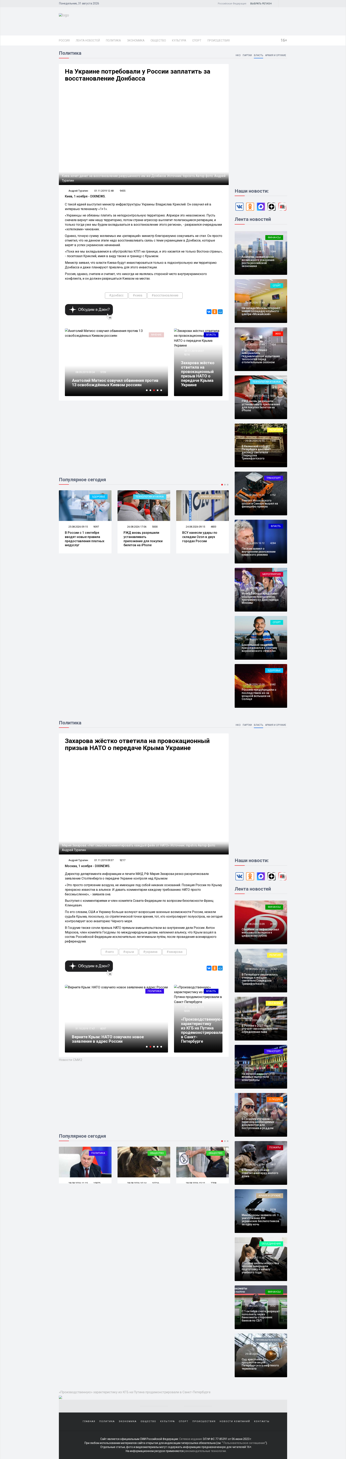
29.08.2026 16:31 (255, 1353)
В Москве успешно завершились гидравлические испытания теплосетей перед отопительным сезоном (261, 356)
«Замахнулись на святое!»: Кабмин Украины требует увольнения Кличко (114, 382)
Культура (179, 40)
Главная (89, 1421)
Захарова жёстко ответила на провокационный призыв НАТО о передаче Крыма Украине (197, 373)
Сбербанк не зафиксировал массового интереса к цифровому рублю (260, 932)
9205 (187, 1010)
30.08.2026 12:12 (255, 1209)
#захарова (174, 952)
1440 (273, 440)
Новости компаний (235, 1421)
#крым (128, 952)
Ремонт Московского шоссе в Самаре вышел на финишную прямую (260, 503)
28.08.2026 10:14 (78, 1183)
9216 (187, 354)
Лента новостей (88, 40)
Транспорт (274, 477)
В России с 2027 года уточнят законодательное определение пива (260, 1028)
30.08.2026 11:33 (255, 1257)
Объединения (271, 1243)
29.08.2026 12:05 (195, 1183)
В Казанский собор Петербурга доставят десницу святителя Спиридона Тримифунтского (256, 452)
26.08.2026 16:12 (255, 543)
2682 (273, 684)
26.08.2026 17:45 (255, 344)
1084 (273, 251)
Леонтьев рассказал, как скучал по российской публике (201, 537)
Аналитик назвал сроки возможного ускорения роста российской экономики (258, 261)
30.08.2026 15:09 (255, 923)
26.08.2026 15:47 (255, 588)
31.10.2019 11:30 (85, 1028)
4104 (273, 923)
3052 (273, 1305)
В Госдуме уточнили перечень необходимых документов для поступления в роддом (258, 1123)
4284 (273, 543)
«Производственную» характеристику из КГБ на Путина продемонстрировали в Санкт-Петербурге (202, 1030)
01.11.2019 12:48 (104, 190)
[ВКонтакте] (209, 311)
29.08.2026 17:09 (255, 1305)
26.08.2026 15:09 (255, 684)
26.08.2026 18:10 (255, 251)
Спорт (196, 40)
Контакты (262, 1421)
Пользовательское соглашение (244, 1443)
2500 (273, 1257)
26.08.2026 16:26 (255, 494)
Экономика (136, 40)
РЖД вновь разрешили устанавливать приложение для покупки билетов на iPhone (84, 539)
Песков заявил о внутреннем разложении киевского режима (259, 551)
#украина (150, 952)
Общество (158, 40)
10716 (96, 1183)
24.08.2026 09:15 (136, 526)
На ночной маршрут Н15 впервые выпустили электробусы (258, 1077)
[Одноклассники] (214, 311)
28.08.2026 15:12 (136, 1183)
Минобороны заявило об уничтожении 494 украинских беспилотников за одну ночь (260, 1219)
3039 (273, 1113)
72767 (273, 969)
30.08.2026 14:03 (255, 1020)
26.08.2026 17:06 (78, 526)
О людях (275, 1099)
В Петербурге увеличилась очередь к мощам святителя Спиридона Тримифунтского (260, 979)
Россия (64, 40)
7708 (155, 1183)
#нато (109, 952)
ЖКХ (278, 333)
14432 (103, 372)
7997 (103, 1028)
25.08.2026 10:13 (195, 526)
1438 (273, 1068)
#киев (137, 295)
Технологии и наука (91, 496)
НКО (238, 55)
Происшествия (218, 40)
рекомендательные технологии (205, 1451)
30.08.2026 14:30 (255, 969)
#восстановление (165, 295)
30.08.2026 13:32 (255, 1068)
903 (272, 639)
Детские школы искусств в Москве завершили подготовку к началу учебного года (260, 1268)
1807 (273, 1164)
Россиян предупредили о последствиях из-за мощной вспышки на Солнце (259, 694)
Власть (258, 55)
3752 (273, 494)
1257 (273, 302)
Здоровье (274, 670)
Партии (247, 55)
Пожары (275, 1147)
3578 (273, 1209)
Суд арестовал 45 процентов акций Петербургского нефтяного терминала (260, 1364)
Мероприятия (272, 574)
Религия (275, 429)
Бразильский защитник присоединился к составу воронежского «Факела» (259, 648)
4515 (213, 526)
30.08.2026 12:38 (255, 1164)
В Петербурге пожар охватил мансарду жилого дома (260, 1173)
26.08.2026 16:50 (255, 440)
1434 (273, 344)
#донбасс (116, 295)
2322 (273, 588)
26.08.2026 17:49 (255, 302)
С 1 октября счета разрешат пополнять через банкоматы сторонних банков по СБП (261, 1316)
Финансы (274, 237)
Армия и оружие (275, 55)
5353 (273, 1020)
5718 (273, 1353)
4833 (155, 526)
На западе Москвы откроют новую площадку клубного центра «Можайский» (261, 311)
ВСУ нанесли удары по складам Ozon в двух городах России (141, 537)
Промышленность (268, 1339)
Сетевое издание (190, 1439)
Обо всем (274, 1003)
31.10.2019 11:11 (194, 1007)
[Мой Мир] (220, 311)
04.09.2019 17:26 (85, 372)
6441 (213, 1183)
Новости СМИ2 (70, 1060)
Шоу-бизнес (214, 496)
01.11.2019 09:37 (194, 350)
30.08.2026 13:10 (255, 1113)
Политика (113, 40)
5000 (96, 526)
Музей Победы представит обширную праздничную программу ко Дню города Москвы (260, 598)
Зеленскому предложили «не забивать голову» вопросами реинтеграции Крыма (111, 1039)
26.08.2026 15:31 (255, 639)
